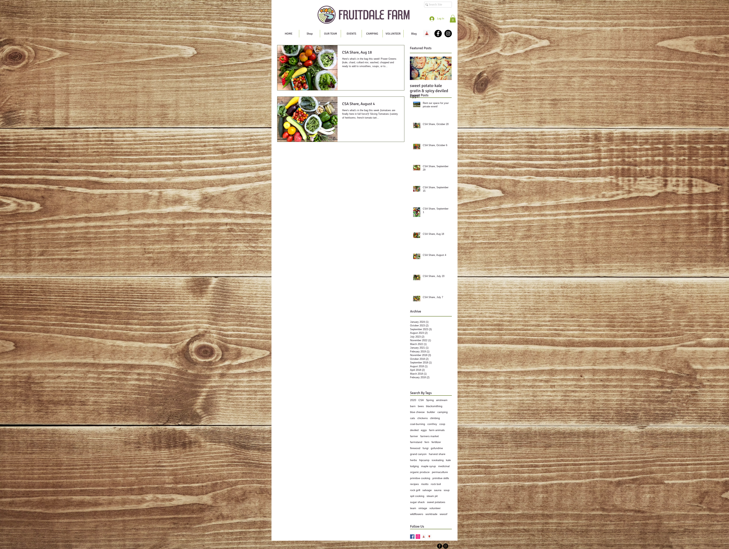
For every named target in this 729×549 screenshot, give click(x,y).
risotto (424, 484)
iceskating (438, 460)
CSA (421, 400)
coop (442, 424)
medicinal (444, 466)
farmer (414, 436)
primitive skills (440, 478)
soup (447, 490)
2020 (413, 400)
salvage (427, 490)
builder (431, 412)
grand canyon (418, 454)
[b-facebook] (439, 546)
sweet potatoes (436, 502)
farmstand (416, 442)
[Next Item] (445, 68)
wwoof (443, 514)
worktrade (431, 514)
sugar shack (417, 502)
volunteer (435, 508)
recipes (414, 484)
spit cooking (417, 496)
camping (442, 412)
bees (421, 406)
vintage (422, 508)
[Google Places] (429, 536)
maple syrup (428, 466)
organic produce (420, 472)
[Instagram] (418, 536)
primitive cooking (420, 478)
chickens (422, 418)
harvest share (437, 454)
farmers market (429, 436)
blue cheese (417, 412)
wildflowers (416, 514)
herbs (413, 460)
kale (448, 460)
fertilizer (436, 442)
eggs (424, 430)
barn (413, 406)
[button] (453, 19)
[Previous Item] (416, 68)
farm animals (437, 430)
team (413, 508)
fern (426, 442)
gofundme (437, 448)
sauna (437, 490)
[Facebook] (412, 536)
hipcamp (424, 460)
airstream (441, 400)
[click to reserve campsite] (426, 33)
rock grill (415, 490)
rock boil (436, 484)
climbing (435, 418)
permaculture (440, 472)
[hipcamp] (423, 536)
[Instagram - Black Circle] (448, 33)
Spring (430, 400)
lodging (414, 466)
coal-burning (417, 424)
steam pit (432, 496)
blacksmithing (434, 406)
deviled (414, 430)
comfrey (432, 424)
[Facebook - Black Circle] (438, 33)
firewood (415, 448)
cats (412, 418)
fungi (425, 448)
